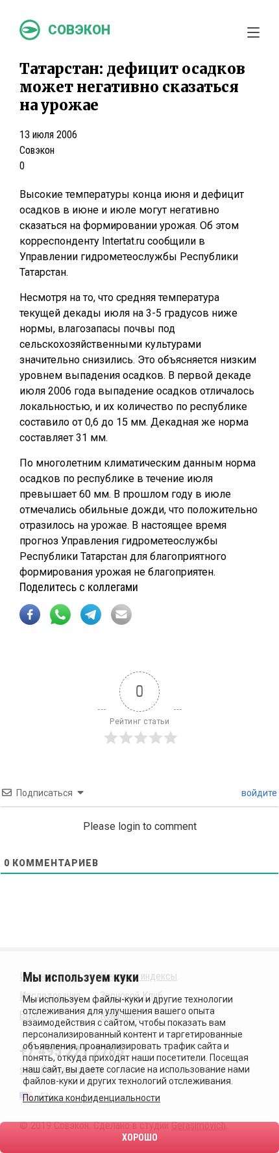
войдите (258, 793)
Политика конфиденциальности (91, 1098)
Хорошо (140, 1137)
